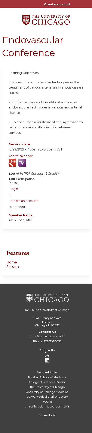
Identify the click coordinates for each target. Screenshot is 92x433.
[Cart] (75, 6)
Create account (57, 4)
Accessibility (47, 415)
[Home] (46, 18)
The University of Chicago (52, 309)
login (14, 189)
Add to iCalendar (32, 165)
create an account (24, 201)
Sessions (13, 267)
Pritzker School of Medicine (47, 377)
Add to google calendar (13, 165)
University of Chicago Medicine (47, 392)
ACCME (47, 401)
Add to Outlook (42, 165)
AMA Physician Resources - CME (47, 406)
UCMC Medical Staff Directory (47, 396)
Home (11, 262)
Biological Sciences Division (47, 382)
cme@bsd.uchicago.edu (47, 336)
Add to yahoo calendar (22, 165)
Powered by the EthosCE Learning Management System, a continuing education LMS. (74, 430)
